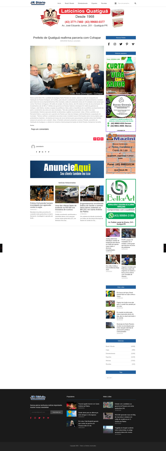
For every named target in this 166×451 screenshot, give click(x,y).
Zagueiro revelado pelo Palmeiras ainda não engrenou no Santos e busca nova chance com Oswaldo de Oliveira (129, 271)
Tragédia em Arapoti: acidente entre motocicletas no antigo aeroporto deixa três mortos (124, 430)
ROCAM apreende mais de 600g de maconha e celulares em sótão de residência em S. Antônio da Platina (125, 418)
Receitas (104, 3)
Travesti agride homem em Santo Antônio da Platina (88, 405)
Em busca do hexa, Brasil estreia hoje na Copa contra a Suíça (126, 294)
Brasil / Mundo (69, 3)
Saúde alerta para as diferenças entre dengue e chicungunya (88, 414)
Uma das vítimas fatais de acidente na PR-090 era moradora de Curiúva (65, 208)
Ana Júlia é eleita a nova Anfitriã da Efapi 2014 (112, 267)
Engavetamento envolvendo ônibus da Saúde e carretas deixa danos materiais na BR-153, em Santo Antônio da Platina (91, 208)
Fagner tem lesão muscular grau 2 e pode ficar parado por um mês (126, 304)
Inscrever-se (56, 412)
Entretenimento (83, 3)
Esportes (94, 3)
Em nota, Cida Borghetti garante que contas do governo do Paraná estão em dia (88, 423)
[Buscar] (135, 3)
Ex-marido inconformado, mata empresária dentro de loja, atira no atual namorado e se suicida (126, 315)
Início (59, 3)
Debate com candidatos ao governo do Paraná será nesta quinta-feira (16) (124, 406)
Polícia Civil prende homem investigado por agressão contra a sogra (41, 205)
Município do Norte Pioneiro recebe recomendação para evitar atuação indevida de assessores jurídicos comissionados (125, 327)
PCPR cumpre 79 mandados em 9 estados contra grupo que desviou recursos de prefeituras (128, 243)
